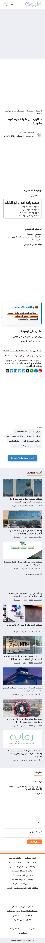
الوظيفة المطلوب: (29, 206)
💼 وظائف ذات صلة (28, 212)
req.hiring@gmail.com (31, 341)
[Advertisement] (22, 34)
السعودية (30, 111)
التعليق (38, 793)
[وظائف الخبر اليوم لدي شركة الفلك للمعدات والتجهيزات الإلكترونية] (22, 556)
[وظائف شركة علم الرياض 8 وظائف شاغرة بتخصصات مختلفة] (22, 619)
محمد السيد (21, 132)
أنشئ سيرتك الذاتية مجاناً (22, 458)
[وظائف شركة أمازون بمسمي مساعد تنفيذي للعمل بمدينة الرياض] (22, 681)
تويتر (32, 355)
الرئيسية (39, 111)
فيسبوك (18, 355)
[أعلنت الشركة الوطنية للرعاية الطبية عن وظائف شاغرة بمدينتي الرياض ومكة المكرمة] (22, 746)
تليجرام (39, 355)
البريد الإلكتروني (36, 832)
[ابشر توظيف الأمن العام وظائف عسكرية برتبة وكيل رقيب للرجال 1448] (22, 713)
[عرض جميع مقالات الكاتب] (39, 134)
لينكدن (26, 355)
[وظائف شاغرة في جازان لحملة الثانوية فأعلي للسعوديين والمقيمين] (22, 524)
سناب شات (8, 355)
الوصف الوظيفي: (29, 209)
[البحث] (5, 4)
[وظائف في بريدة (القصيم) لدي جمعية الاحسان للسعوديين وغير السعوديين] (22, 587)
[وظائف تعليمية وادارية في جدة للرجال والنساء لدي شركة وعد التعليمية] (22, 493)
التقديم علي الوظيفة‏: (28, 215)
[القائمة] (12, 4)
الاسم (40, 822)
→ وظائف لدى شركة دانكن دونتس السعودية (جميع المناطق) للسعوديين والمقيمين (22, 316)
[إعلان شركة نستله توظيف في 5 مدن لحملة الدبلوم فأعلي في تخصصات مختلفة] (22, 650)
